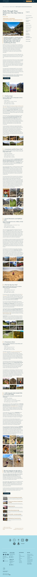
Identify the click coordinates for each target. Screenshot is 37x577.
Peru (19, 554)
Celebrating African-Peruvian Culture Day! (14, 518)
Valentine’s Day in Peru (11, 506)
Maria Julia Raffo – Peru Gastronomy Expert (14, 514)
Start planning (29, 1)
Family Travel (28, 23)
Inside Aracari (28, 39)
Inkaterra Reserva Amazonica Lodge (13, 510)
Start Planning (6, 78)
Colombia (20, 561)
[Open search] (24, 1)
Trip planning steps (30, 560)
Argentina (20, 558)
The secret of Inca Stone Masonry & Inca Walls (15, 497)
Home (4, 6)
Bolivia (20, 555)
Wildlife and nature (12, 6)
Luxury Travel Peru (12, 18)
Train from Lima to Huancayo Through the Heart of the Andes (15, 502)
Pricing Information (30, 559)
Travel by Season (28, 25)
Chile (19, 557)
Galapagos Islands (21, 556)
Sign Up (12, 564)
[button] (33, 1)
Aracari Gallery (28, 41)
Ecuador (20, 560)
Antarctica (20, 562)
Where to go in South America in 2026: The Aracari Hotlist (7, 528)
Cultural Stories (28, 28)
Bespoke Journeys (29, 554)
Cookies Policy (5, 571)
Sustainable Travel (29, 561)
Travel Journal (7, 6)
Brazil (20, 559)
